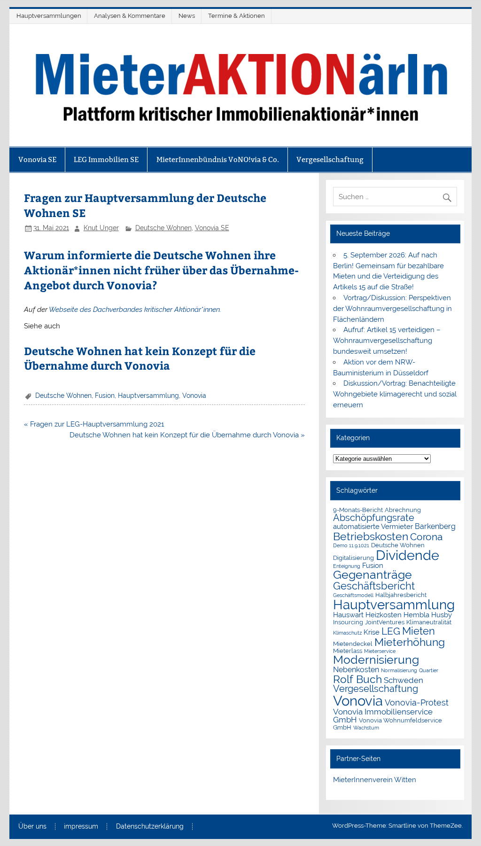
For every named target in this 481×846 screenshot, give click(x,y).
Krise (372, 632)
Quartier (428, 670)
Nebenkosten (356, 669)
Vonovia (194, 395)
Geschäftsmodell (353, 595)
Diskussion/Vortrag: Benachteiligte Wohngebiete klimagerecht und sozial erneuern (395, 394)
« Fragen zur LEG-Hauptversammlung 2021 (94, 424)
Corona (426, 537)
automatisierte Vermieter (373, 526)
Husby (441, 615)
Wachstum (366, 727)
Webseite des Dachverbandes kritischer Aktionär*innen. (135, 309)
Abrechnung (403, 509)
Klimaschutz (347, 633)
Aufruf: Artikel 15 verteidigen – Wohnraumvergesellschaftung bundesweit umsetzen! (386, 341)
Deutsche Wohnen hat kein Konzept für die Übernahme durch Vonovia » (187, 435)
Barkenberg (435, 526)
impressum (81, 826)
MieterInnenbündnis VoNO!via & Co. (217, 159)
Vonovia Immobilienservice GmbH (383, 715)
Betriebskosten (370, 536)
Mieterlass (347, 650)
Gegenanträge (372, 575)
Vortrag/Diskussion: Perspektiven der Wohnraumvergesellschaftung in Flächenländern (392, 309)
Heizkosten (383, 615)
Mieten (418, 631)
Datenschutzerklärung (150, 826)
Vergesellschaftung (330, 159)
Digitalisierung (353, 557)
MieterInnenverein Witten (374, 780)
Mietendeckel (352, 643)
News (186, 15)
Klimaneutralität (428, 622)
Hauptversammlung (148, 395)
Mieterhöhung (409, 642)
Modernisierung (376, 660)
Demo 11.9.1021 (351, 545)
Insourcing (348, 622)
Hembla (416, 615)
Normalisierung (399, 670)
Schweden (403, 680)
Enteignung (346, 566)
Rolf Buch (357, 679)
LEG (390, 631)
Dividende (407, 555)
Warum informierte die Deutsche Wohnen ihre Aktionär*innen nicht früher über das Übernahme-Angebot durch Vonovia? (161, 270)
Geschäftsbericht (374, 586)
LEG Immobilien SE (106, 159)
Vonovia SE (37, 159)
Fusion (105, 395)
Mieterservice (380, 651)
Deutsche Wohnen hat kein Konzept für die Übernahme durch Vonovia (140, 358)
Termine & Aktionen (236, 15)
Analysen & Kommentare (129, 15)
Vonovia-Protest (417, 702)
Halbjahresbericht (401, 594)
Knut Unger (101, 228)
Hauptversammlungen (48, 15)
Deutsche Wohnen (163, 228)
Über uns (32, 826)
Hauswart (348, 615)
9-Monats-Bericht (358, 509)
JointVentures (384, 622)
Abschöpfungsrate (373, 517)
